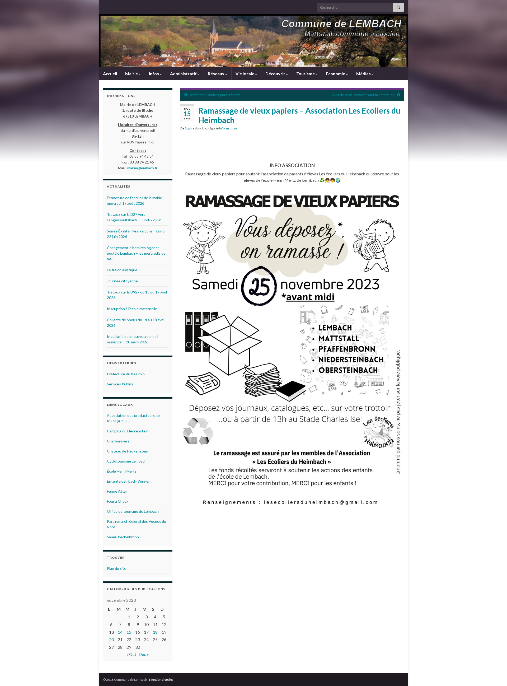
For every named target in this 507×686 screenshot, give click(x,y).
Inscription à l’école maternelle (132, 308)
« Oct (131, 654)
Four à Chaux (117, 501)
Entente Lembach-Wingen (129, 481)
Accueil (110, 73)
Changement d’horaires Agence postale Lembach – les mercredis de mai (136, 253)
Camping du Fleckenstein (127, 431)
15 (128, 631)
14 (120, 631)
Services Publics (120, 384)
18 (155, 631)
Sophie (189, 128)
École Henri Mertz (121, 471)
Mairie (132, 73)
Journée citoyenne (122, 281)
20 (111, 639)
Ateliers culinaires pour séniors (215, 94)
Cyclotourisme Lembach (127, 461)
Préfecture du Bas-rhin (126, 374)
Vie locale (245, 73)
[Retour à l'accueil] (253, 40)
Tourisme (306, 73)
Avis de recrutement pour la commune (363, 94)
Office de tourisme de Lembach (133, 511)
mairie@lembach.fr (142, 168)
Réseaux (216, 73)
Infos (154, 73)
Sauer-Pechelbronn (123, 537)
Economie (336, 73)
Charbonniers (118, 441)
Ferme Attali (117, 491)
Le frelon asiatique (122, 270)
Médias (364, 73)
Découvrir (275, 73)
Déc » (144, 654)
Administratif (184, 73)
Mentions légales (161, 680)
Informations (228, 128)
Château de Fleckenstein (127, 451)
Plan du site (116, 568)
